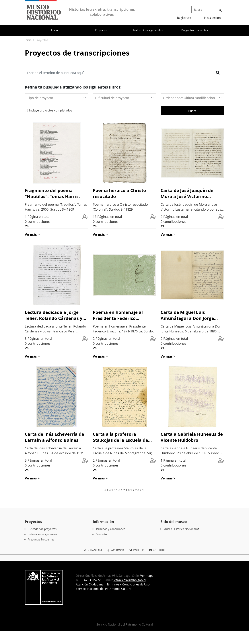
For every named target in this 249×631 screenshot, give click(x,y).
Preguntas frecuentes (194, 30)
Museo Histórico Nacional (180, 529)
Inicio (54, 30)
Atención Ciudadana (90, 584)
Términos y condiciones (110, 529)
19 (132, 490)
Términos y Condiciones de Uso (128, 584)
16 (118, 490)
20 (137, 490)
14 (109, 490)
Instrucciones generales (148, 30)
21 (142, 490)
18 (128, 490)
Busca (192, 111)
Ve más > (32, 234)
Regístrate (184, 18)
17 (123, 490)
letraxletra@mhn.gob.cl (130, 580)
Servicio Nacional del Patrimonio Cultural (104, 589)
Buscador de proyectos (42, 529)
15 (113, 490)
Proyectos (101, 30)
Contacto (101, 534)
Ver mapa (146, 576)
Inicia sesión (212, 18)
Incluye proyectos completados (50, 110)
